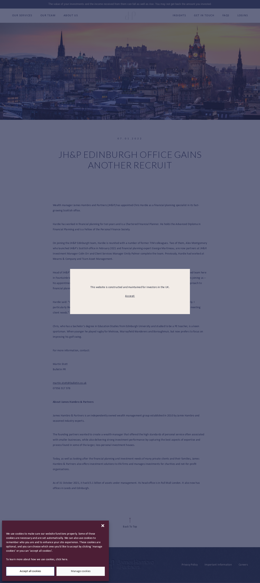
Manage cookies (81, 571)
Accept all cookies (30, 571)
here (64, 559)
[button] (103, 526)
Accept (130, 296)
